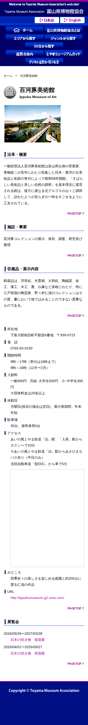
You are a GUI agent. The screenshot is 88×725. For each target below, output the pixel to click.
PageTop (74, 213)
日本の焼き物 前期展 (28, 653)
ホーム (8, 76)
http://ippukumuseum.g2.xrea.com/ (37, 598)
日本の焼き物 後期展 (28, 640)
